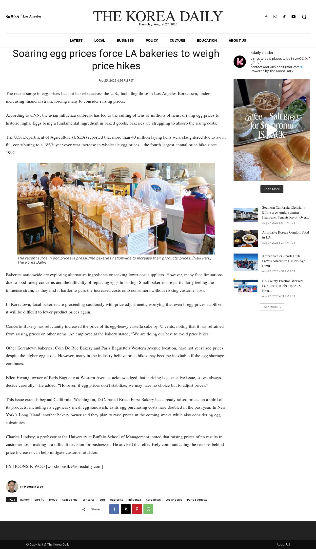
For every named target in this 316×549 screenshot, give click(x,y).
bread (53, 499)
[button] (304, 17)
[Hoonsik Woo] (13, 486)
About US (283, 544)
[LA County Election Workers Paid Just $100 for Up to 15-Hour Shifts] (246, 287)
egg (102, 499)
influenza (134, 499)
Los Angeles (174, 499)
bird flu (39, 499)
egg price (116, 499)
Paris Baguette (197, 499)
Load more (270, 307)
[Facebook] (266, 17)
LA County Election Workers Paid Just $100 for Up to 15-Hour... (282, 285)
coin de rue (70, 499)
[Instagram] (275, 17)
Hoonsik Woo (33, 486)
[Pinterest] (137, 509)
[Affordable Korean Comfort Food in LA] (246, 238)
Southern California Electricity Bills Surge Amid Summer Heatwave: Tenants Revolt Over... (285, 212)
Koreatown (153, 499)
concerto (88, 499)
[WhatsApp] (148, 509)
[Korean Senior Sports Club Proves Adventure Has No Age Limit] (246, 262)
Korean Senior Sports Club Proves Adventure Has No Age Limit (283, 261)
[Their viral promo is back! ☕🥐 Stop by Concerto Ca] (272, 130)
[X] (126, 509)
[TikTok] (284, 17)
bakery (25, 499)
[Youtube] (293, 17)
